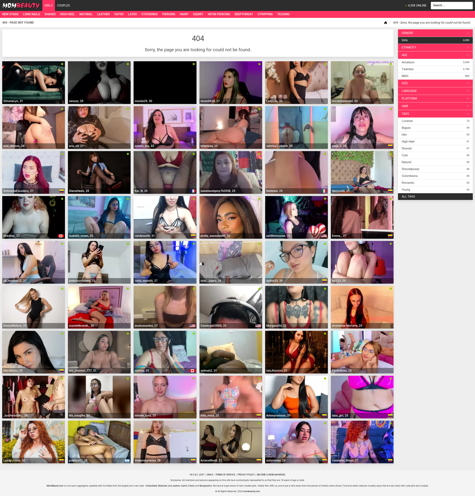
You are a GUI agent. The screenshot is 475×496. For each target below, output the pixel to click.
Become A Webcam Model (271, 474)
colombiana (410, 176)
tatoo (119, 14)
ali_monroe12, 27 (14, 281)
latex (132, 14)
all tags (408, 196)
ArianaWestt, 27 (211, 460)
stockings (149, 14)
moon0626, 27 (210, 101)
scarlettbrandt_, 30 (81, 325)
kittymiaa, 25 (209, 146)
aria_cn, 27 (76, 146)
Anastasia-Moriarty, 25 (347, 325)
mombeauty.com (251, 491)
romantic (408, 183)
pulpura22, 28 (78, 460)
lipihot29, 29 (274, 281)
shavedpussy (410, 169)
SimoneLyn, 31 (13, 101)
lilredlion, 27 (11, 236)
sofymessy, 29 (275, 460)
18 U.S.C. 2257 (196, 474)
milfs (405, 76)
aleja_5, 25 (339, 146)
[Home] (386, 22)
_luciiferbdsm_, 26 (15, 415)
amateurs (408, 62)
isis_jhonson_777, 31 (82, 370)
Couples (63, 5)
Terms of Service (225, 474)
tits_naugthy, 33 (79, 415)
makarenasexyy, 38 (147, 460)
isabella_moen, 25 (81, 236)
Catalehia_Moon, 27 (345, 460)
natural (86, 14)
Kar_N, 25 (141, 191)
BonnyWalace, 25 (14, 325)
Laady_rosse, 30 (14, 460)
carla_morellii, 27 (146, 281)
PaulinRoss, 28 (342, 370)
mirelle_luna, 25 (145, 415)
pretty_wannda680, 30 (215, 236)
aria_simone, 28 (13, 146)
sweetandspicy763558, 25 (218, 191)
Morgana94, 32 (276, 325)
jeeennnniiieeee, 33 (82, 281)
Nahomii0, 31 (341, 191)
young (406, 189)
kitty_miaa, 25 (210, 415)
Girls (49, 5)
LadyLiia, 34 (274, 101)
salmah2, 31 (209, 370)
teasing (283, 14)
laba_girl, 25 (340, 415)
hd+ (404, 134)
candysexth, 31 (145, 236)
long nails (31, 14)
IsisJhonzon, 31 (276, 370)
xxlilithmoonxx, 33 (278, 236)
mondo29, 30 (143, 101)
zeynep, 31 (142, 370)
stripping (265, 14)
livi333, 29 (338, 281)
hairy (184, 14)
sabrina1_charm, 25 (279, 146)
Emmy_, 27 (339, 236)
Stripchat (162, 485)
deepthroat (244, 14)
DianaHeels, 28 (79, 191)
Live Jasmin (174, 485)
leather (103, 14)
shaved (50, 14)
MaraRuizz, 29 (12, 370)
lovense (407, 121)
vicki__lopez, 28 (211, 281)
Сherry (191, 485)
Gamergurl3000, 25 (213, 325)
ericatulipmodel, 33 (345, 101)
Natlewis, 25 (274, 191)
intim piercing (219, 14)
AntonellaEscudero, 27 (18, 191)
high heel (67, 14)
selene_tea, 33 (144, 146)
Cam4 (184, 485)
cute (405, 155)
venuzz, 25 (76, 101)
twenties (408, 69)
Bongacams (206, 485)
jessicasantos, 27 (146, 325)
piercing (168, 14)
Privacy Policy (246, 474)
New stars (10, 14)
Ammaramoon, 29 (278, 415)
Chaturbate (151, 485)
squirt (198, 14)
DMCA (210, 474)
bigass (406, 128)
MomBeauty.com (55, 485)
